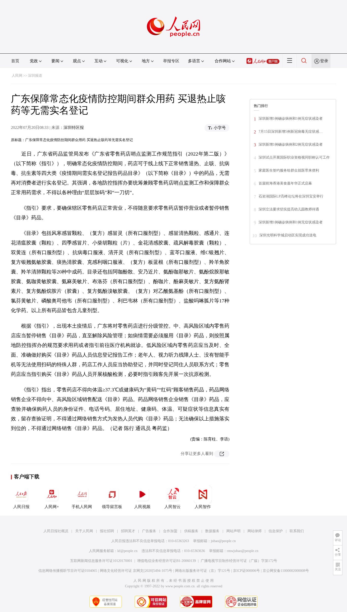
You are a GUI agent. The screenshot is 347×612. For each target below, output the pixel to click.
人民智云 (172, 506)
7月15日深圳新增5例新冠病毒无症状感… (291, 131)
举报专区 (171, 61)
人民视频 (142, 506)
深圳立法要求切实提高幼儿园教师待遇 (289, 209)
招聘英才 (128, 531)
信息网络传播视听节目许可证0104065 (67, 571)
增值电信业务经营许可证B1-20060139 (166, 561)
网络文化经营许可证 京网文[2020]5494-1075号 (136, 571)
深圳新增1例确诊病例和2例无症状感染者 (291, 144)
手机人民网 (82, 506)
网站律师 (254, 531)
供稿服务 (191, 531)
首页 (15, 61)
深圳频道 (35, 76)
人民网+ (51, 506)
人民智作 (203, 506)
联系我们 (297, 531)
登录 (324, 61)
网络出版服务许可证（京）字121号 (202, 571)
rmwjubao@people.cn (242, 551)
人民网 (17, 76)
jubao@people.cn (223, 541)
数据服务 (212, 531)
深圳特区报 (74, 127)
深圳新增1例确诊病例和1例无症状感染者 (291, 118)
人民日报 (21, 506)
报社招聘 (107, 531)
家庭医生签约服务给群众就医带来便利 (289, 170)
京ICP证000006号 (246, 571)
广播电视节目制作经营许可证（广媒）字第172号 (239, 561)
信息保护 (276, 531)
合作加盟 (170, 531)
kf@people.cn (127, 551)
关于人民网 (84, 531)
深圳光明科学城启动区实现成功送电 (287, 235)
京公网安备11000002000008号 (286, 571)
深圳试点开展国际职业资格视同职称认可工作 (294, 157)
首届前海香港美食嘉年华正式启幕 (285, 183)
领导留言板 (112, 506)
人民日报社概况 (55, 531)
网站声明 (233, 531)
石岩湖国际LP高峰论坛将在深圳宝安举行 (291, 196)
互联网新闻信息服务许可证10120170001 (101, 561)
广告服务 (149, 531)
